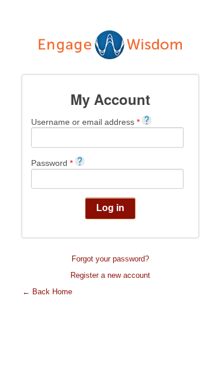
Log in (110, 208)
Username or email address (85, 121)
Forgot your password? (110, 258)
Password (52, 162)
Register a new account (110, 275)
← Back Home (47, 291)
